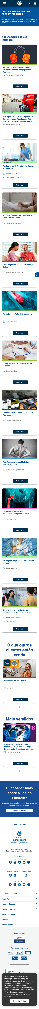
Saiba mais (20, 86)
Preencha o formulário (19, 810)
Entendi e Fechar (19, 1001)
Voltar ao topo (20, 824)
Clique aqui (22, 972)
